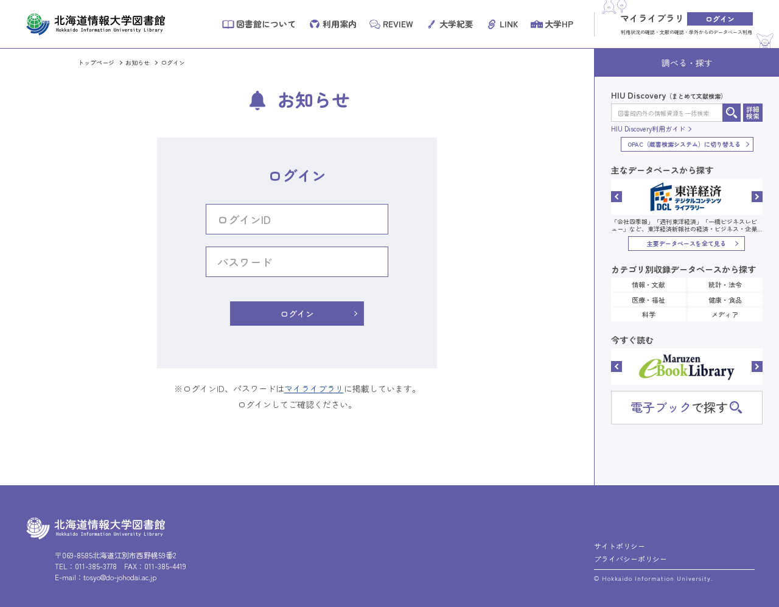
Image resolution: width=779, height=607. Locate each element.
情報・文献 (648, 284)
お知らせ (137, 62)
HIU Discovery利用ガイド (648, 129)
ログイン (297, 313)
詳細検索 (753, 112)
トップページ (96, 62)
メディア (724, 314)
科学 (648, 314)
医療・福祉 (648, 299)
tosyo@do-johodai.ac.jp (119, 577)
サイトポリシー (619, 546)
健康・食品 (725, 299)
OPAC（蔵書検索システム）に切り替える (684, 144)
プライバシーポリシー (630, 558)
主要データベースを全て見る (686, 243)
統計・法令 (725, 284)
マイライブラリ (314, 388)
